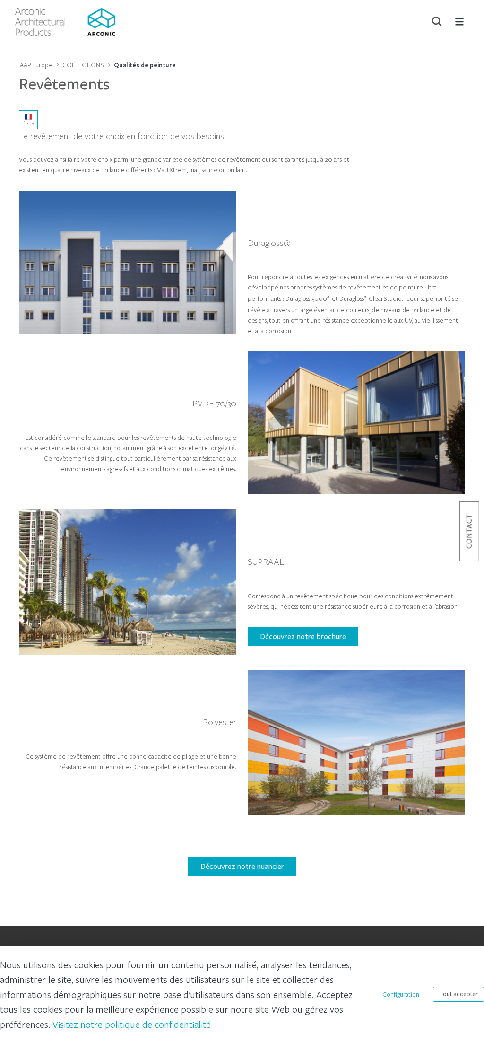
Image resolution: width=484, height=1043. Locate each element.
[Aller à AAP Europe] (65, 22)
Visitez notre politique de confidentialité (131, 1024)
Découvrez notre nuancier (242, 866)
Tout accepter (458, 994)
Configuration (400, 994)
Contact (469, 531)
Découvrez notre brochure (303, 636)
